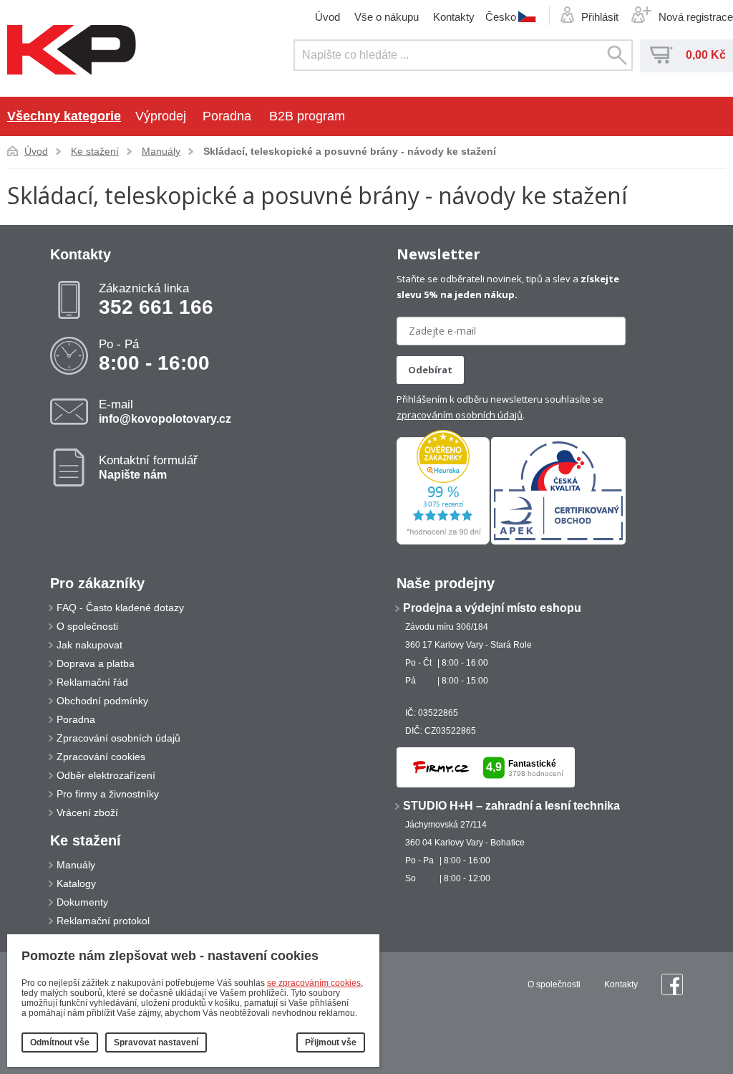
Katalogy (76, 883)
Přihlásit (599, 17)
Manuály (161, 151)
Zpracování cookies (101, 756)
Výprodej (160, 116)
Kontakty (454, 17)
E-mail (165, 411)
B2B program (307, 116)
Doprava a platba (96, 663)
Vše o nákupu (386, 17)
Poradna (227, 116)
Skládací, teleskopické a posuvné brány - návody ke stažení (349, 151)
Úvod (327, 17)
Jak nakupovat (89, 645)
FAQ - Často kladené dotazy (120, 607)
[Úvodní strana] (71, 51)
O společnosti (87, 626)
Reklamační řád (92, 682)
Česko (500, 16)
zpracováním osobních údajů (460, 414)
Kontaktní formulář (148, 467)
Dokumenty (82, 902)
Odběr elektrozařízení (106, 775)
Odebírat (430, 369)
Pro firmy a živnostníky (108, 794)
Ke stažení (95, 151)
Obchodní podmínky (102, 700)
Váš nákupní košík (661, 55)
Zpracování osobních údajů (118, 738)
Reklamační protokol (103, 920)
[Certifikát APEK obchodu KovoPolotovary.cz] (558, 542)
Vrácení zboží (87, 812)
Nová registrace (696, 17)
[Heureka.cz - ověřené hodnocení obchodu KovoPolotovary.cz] (443, 542)
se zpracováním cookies (314, 983)
